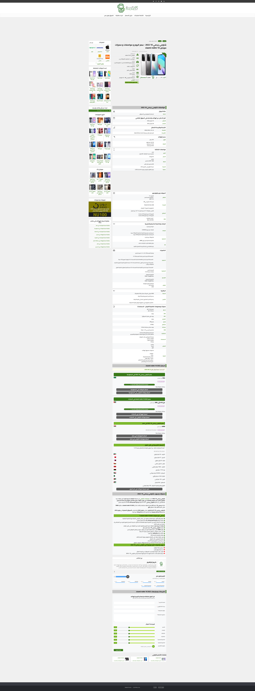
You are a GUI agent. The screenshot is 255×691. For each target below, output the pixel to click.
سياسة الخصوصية (128, 687)
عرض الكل (91, 42)
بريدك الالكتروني (161, 606)
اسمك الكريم (162, 602)
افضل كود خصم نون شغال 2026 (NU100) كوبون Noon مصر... (99, 210)
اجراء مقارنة (119, 15)
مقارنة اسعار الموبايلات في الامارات (102, 231)
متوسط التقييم (161, 646)
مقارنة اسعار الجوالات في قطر (103, 244)
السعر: (163, 627)
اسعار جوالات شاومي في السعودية (139, 392)
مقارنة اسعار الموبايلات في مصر (103, 225)
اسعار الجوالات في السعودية (139, 389)
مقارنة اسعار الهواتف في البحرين (102, 247)
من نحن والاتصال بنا (136, 687)
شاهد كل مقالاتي (160, 571)
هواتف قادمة (161, 687)
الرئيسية (148, 15)
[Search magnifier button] (110, 110)
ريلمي (99, 60)
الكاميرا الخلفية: (161, 642)
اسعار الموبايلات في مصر (139, 436)
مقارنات (155, 687)
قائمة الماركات (138, 15)
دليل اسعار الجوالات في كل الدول (139, 489)
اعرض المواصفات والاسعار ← (155, 661)
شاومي (159, 41)
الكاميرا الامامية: (161, 639)
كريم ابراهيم (141, 51)
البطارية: (163, 636)
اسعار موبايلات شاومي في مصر (139, 439)
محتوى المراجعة (161, 614)
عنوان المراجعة (161, 610)
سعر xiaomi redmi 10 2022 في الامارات (139, 399)
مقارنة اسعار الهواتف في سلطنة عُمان (101, 241)
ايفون (107, 51)
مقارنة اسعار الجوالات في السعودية (102, 228)
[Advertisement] (127, 28)
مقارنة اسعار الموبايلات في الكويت (102, 238)
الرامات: (163, 630)
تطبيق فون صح (109, 15)
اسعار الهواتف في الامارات (139, 414)
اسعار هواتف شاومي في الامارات (139, 417)
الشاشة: (163, 633)
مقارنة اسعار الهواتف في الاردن (103, 235)
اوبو (92, 51)
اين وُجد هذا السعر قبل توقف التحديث (140, 384)
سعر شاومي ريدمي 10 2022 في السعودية (139, 374)
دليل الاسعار (128, 15)
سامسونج (100, 51)
